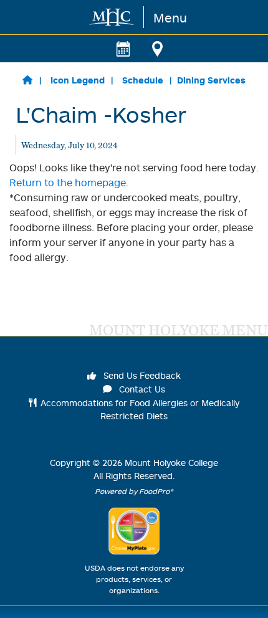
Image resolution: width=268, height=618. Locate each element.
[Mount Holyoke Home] (112, 17)
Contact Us (141, 389)
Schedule (142, 80)
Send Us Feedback (141, 375)
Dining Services (211, 80)
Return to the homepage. (68, 182)
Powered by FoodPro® (134, 491)
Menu (170, 17)
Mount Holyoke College (171, 462)
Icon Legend (77, 80)
